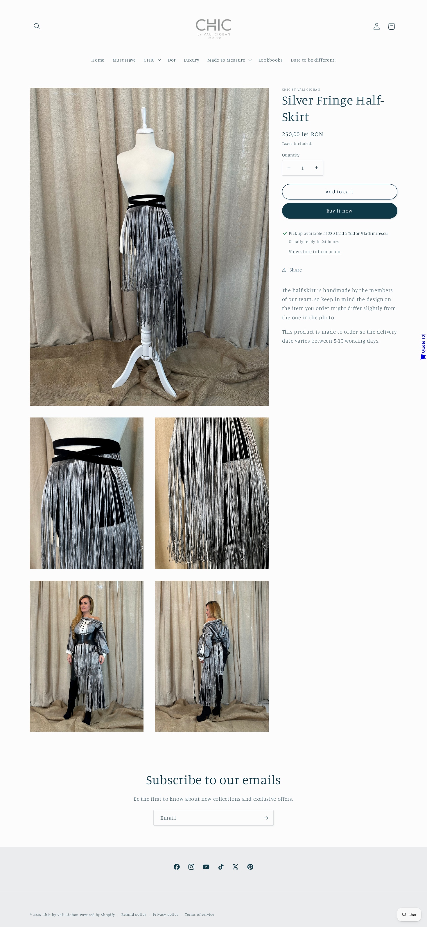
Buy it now (339, 211)
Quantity (291, 155)
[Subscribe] (266, 818)
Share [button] (296, 270)
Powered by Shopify (97, 914)
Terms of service (199, 914)
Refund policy (133, 914)
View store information (315, 251)
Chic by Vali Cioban (61, 914)
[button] (37, 26)
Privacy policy (165, 914)
